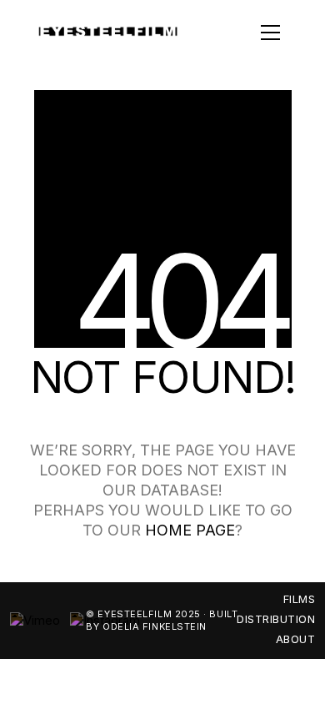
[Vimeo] (35, 620)
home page (190, 530)
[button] (246, 32)
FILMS (299, 599)
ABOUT (296, 639)
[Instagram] (105, 620)
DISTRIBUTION (276, 619)
